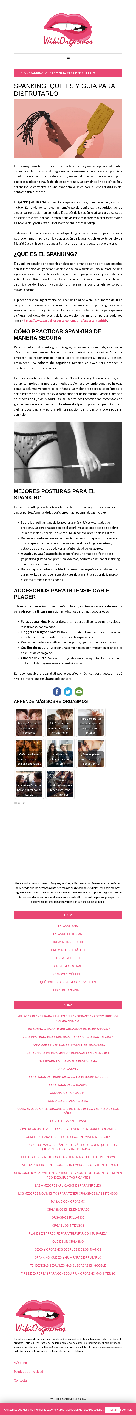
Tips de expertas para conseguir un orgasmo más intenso (68, 1273)
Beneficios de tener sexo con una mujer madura (68, 1076)
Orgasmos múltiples (68, 974)
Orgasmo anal (68, 926)
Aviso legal (21, 1363)
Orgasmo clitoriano (68, 934)
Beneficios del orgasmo (68, 1084)
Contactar (21, 1380)
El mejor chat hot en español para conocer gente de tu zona (68, 1165)
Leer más (126, 1409)
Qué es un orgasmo (68, 1241)
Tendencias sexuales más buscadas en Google (68, 1265)
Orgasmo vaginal (68, 966)
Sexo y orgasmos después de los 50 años (68, 1249)
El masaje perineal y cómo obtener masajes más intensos (68, 1157)
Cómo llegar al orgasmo (68, 1100)
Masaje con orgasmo (68, 1201)
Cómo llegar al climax (68, 1121)
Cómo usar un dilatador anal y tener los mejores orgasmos (68, 1129)
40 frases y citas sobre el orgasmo (68, 1060)
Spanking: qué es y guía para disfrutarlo (68, 1257)
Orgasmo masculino (68, 942)
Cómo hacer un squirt (68, 1092)
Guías (22, 803)
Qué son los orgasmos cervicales (68, 982)
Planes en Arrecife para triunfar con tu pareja (68, 1233)
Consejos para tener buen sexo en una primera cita (68, 1137)
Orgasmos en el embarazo (68, 1209)
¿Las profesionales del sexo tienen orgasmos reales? (68, 1036)
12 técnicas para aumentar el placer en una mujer (68, 1052)
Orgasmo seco (68, 958)
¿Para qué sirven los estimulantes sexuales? (68, 1044)
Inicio (21, 73)
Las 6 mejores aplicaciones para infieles (68, 1185)
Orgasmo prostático (68, 950)
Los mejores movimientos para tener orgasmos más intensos (68, 1193)
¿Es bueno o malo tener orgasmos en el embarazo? (68, 1028)
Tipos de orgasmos (68, 990)
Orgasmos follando (68, 1217)
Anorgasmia (68, 1068)
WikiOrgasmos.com (68, 30)
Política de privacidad (28, 1371)
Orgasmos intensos (68, 1225)
